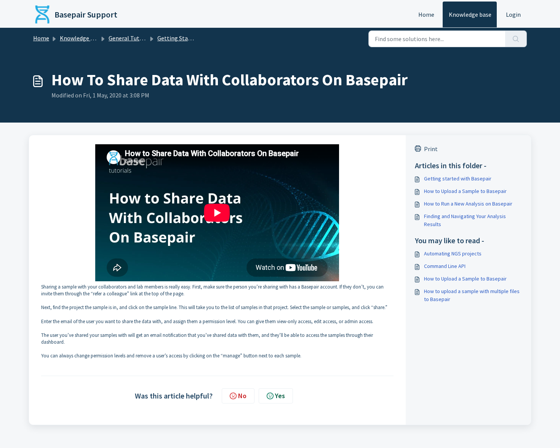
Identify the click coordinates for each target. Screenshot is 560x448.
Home (426, 14)
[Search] (516, 38)
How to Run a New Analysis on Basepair (468, 203)
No (242, 395)
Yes (280, 395)
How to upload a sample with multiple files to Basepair (472, 295)
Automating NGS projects (453, 253)
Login (513, 14)
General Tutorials (131, 38)
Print (431, 149)
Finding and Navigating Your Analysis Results (465, 220)
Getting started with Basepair (457, 178)
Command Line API (445, 266)
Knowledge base (470, 14)
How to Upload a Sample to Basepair (465, 191)
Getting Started (178, 38)
